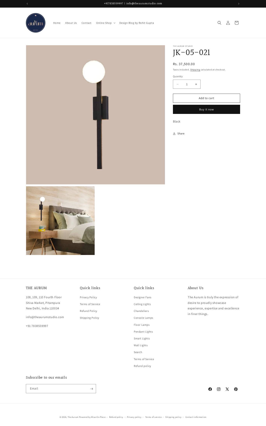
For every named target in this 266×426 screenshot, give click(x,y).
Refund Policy (88, 311)
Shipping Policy (89, 318)
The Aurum (73, 417)
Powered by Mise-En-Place (92, 417)
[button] (105, 23)
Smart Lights (142, 338)
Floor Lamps (142, 325)
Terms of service (153, 416)
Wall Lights (141, 345)
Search (138, 352)
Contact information (195, 416)
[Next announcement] (238, 3)
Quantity (178, 76)
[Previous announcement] (27, 3)
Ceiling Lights (142, 304)
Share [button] (181, 133)
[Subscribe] (91, 388)
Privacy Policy (88, 297)
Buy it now (206, 109)
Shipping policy (173, 416)
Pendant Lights (143, 331)
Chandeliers (141, 311)
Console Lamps (143, 318)
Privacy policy (134, 416)
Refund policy (142, 366)
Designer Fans (142, 297)
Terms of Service (90, 304)
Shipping (195, 69)
